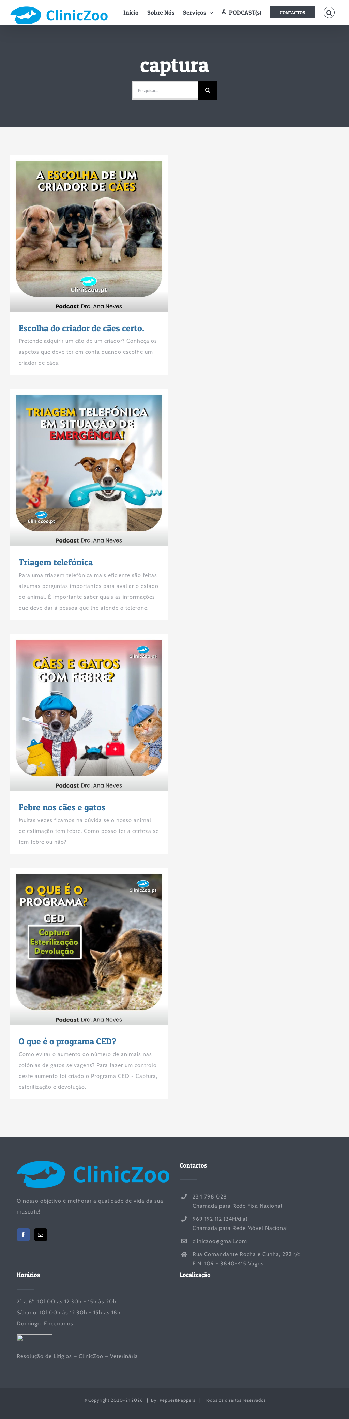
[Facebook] (23, 1234)
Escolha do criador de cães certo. (77, 233)
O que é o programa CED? (77, 947)
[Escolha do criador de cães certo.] (89, 233)
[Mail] (40, 1234)
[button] (329, 12)
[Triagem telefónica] (89, 467)
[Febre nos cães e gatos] (89, 712)
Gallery (101, 233)
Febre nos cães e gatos (77, 712)
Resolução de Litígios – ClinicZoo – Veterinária (77, 1356)
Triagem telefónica (77, 467)
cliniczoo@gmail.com (220, 1241)
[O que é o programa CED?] (89, 946)
